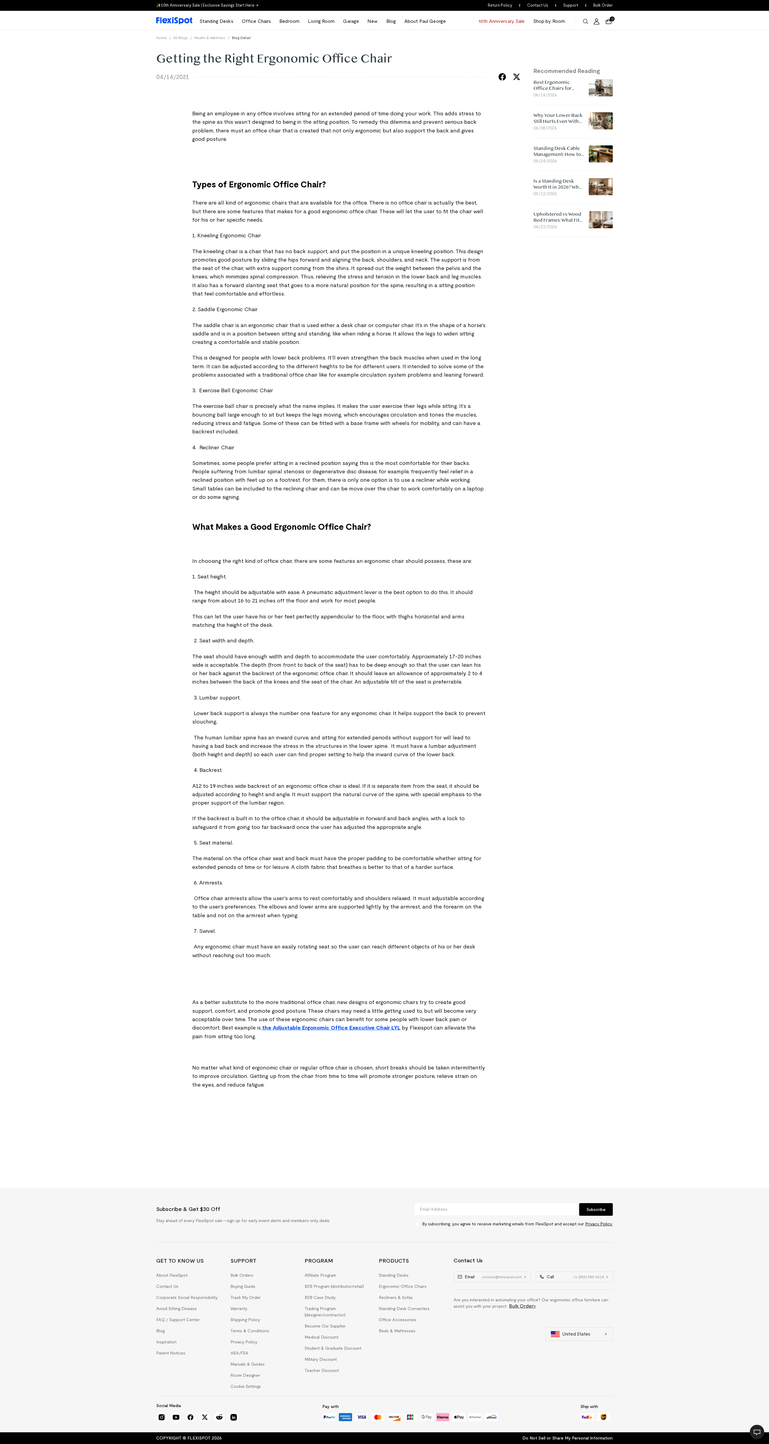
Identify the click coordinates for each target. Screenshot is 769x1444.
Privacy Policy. (598, 1223)
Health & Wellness (209, 38)
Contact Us (537, 5)
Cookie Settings (245, 1386)
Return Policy (500, 5)
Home (161, 38)
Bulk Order (603, 5)
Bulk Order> (522, 1306)
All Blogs (180, 38)
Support (570, 5)
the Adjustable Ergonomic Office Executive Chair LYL (330, 1028)
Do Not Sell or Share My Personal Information (567, 1438)
